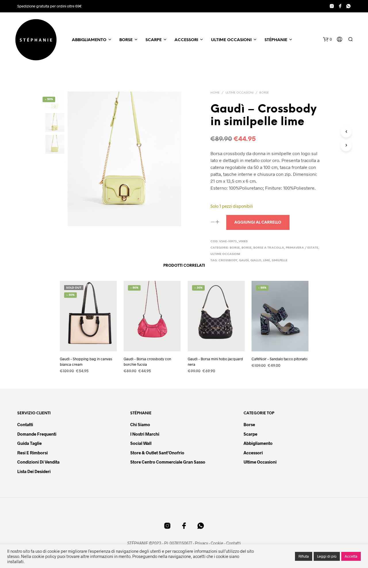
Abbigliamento (89, 40)
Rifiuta (303, 556)
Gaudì (244, 260)
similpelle (280, 260)
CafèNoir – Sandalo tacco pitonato (279, 359)
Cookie (217, 543)
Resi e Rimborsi (32, 452)
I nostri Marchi (144, 434)
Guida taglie (29, 443)
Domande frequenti (36, 434)
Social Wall (141, 443)
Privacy (201, 543)
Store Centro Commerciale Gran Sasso (167, 461)
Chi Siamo (140, 424)
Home (215, 92)
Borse (126, 40)
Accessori (186, 40)
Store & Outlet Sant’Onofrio (157, 452)
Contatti (25, 424)
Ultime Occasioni (231, 40)
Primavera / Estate (302, 247)
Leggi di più (326, 556)
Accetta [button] (351, 556)
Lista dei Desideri (34, 471)
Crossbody (227, 260)
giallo (255, 260)
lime (266, 260)
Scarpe (153, 40)
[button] (327, 39)
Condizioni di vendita (38, 461)
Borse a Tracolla (268, 247)
